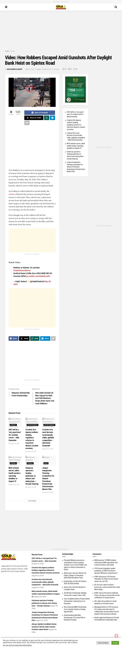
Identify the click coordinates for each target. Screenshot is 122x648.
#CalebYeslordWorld (21, 270)
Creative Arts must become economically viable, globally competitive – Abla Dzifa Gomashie (48, 437)
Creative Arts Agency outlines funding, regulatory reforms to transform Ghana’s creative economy (76, 124)
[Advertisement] (61, 30)
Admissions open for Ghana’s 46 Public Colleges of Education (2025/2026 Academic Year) (75, 575)
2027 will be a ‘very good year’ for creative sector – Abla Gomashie (15, 434)
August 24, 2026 (48, 492)
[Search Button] (116, 7)
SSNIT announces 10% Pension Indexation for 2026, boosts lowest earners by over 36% (106, 579)
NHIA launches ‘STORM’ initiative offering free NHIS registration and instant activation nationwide (105, 562)
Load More (32, 501)
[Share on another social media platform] (27, 123)
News (12, 51)
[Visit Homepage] (61, 7)
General (13, 425)
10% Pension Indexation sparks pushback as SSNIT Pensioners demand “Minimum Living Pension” (106, 570)
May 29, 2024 (29, 69)
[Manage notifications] (116, 636)
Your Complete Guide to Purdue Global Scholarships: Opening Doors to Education (77, 601)
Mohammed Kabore (14, 69)
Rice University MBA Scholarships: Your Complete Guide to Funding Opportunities (75, 609)
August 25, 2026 (14, 443)
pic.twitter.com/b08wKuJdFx (38, 276)
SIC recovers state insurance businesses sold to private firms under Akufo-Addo (107, 587)
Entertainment (32, 425)
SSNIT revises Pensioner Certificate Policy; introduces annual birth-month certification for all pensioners (107, 595)
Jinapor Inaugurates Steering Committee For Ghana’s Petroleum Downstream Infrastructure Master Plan (76, 166)
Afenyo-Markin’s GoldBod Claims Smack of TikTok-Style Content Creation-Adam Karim (44, 626)
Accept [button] (115, 643)
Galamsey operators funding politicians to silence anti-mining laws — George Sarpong (31, 476)
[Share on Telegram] (52, 118)
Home (7, 51)
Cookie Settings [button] (103, 643)
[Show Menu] (6, 7)
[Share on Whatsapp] (46, 118)
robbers (12, 194)
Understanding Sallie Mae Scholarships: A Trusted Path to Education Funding (74, 617)
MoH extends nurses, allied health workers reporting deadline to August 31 (76, 146)
